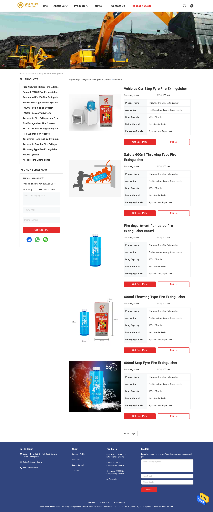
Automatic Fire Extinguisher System (41, 118)
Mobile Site (104, 503)
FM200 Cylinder (31, 154)
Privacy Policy (119, 503)
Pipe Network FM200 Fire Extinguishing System (41, 87)
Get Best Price (140, 142)
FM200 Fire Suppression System (40, 102)
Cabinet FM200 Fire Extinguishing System (41, 92)
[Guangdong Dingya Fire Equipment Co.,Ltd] (28, 5)
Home (22, 73)
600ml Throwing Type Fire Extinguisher (154, 297)
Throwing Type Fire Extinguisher (40, 149)
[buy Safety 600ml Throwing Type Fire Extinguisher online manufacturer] (95, 178)
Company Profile (78, 454)
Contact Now (41, 229)
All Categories (112, 479)
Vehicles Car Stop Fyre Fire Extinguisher (155, 89)
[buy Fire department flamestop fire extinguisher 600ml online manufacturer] (95, 249)
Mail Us (174, 142)
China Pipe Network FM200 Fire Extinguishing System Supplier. (64, 507)
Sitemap (91, 503)
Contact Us (76, 470)
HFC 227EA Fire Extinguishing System (41, 128)
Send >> (149, 490)
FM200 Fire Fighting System (38, 107)
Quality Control (78, 465)
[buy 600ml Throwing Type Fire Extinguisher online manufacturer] (95, 320)
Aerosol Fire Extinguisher (36, 159)
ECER (171, 507)
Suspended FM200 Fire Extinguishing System (41, 97)
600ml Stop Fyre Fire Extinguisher (150, 363)
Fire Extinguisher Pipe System (39, 123)
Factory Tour (77, 460)
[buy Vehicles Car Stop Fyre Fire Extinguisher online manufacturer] (95, 112)
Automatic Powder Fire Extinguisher (41, 144)
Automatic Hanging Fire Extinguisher (41, 139)
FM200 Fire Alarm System (37, 113)
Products (32, 73)
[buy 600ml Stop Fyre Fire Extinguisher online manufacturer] (95, 386)
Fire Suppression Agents (36, 133)
